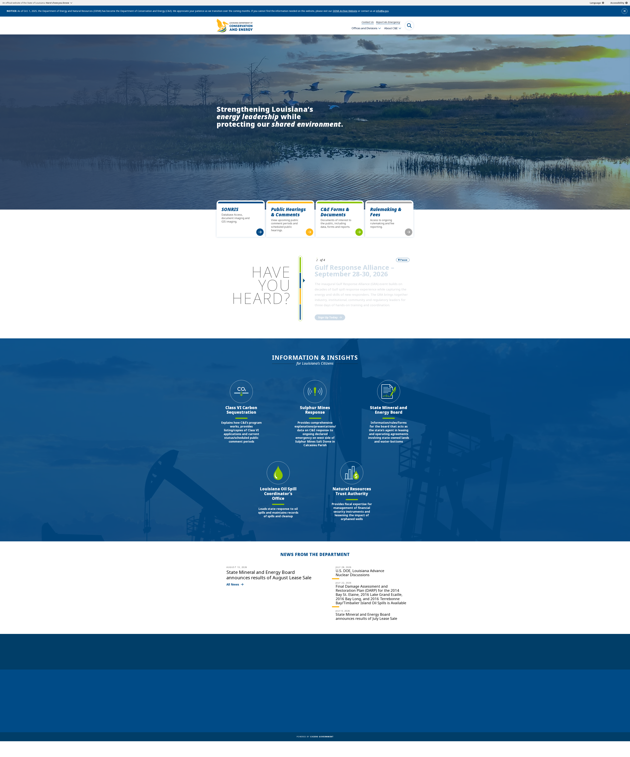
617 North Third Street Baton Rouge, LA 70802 (232, 703)
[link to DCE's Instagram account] (389, 713)
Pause (403, 259)
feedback (380, 704)
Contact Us (368, 22)
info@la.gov (382, 10)
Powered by (315, 737)
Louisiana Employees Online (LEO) (323, 700)
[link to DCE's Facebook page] (373, 713)
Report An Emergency (388, 22)
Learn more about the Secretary (325, 657)
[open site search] (409, 25)
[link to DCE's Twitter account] (397, 713)
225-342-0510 (229, 709)
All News (232, 584)
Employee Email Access (316, 695)
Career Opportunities (315, 685)
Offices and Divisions (364, 28)
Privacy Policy (310, 714)
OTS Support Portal (314, 704)
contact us (381, 697)
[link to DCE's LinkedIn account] (381, 713)
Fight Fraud (308, 709)
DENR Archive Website (345, 10)
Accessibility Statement (316, 719)
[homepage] (235, 25)
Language (595, 3)
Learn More (326, 312)
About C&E (391, 28)
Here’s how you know (57, 3)
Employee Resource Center (318, 690)
